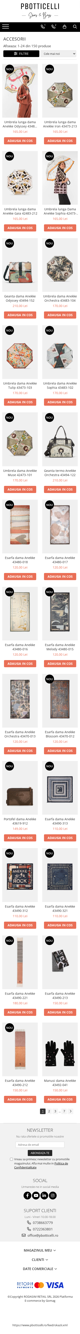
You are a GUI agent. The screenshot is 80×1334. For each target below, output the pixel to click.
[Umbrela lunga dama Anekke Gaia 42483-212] (20, 178)
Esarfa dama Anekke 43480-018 (20, 560)
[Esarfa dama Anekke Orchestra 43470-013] (20, 701)
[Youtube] (36, 1195)
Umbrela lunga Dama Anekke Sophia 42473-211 (60, 211)
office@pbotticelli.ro (42, 1235)
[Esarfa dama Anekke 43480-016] (20, 613)
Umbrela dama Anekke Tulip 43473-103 (20, 385)
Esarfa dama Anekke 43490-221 (20, 995)
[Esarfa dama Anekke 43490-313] (60, 788)
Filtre (23, 53)
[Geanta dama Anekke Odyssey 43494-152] (20, 265)
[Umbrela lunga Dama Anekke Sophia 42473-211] (60, 178)
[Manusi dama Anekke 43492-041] (60, 1049)
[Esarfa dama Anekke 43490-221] (20, 962)
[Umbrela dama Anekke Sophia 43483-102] (60, 352)
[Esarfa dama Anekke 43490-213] (60, 962)
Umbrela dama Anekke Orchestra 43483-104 (60, 298)
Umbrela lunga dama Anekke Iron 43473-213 (60, 124)
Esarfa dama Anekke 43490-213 (60, 995)
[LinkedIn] (44, 1195)
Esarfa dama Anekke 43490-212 (20, 1082)
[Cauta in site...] (75, 26)
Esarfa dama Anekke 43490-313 (60, 821)
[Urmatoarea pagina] (70, 1111)
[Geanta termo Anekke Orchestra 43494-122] (60, 439)
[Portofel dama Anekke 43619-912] (20, 788)
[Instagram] (53, 1195)
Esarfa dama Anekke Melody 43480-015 (60, 647)
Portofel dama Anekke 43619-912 (20, 821)
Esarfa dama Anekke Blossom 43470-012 (60, 734)
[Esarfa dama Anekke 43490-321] (60, 875)
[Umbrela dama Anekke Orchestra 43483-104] (60, 265)
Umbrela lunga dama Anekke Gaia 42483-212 (20, 211)
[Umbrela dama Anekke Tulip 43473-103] (20, 352)
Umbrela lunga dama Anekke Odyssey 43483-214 (20, 124)
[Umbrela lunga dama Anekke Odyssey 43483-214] (20, 91)
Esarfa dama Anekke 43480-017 (60, 560)
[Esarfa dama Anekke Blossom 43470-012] (60, 701)
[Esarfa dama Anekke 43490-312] (20, 875)
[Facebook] (27, 1195)
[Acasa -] (40, 11)
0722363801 (42, 1229)
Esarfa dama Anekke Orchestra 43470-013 (20, 734)
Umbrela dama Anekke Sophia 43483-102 (60, 385)
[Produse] (6, 28)
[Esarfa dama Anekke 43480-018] (20, 526)
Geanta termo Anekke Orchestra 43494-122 (60, 473)
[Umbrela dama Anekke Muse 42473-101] (20, 439)
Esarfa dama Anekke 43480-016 (20, 647)
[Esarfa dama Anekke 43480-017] (60, 526)
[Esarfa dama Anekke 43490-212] (20, 1049)
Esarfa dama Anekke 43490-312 (20, 908)
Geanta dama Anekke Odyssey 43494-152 (20, 298)
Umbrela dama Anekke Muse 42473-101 (20, 473)
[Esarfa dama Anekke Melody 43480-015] (60, 613)
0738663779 (42, 1222)
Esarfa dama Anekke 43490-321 (60, 908)
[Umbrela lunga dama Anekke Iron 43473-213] (60, 91)
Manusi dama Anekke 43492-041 (60, 1082)
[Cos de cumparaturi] (64, 26)
